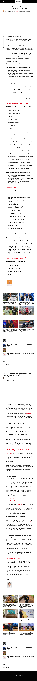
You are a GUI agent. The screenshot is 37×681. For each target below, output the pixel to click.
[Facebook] (3, 39)
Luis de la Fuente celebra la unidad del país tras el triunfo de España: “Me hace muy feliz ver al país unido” (10, 330)
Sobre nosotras (5, 367)
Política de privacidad (6, 364)
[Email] (3, 47)
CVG (17, 522)
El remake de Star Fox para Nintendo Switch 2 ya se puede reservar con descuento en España (9, 633)
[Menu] (3, 1)
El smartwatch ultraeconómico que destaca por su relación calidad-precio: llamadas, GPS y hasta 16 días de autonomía (26, 606)
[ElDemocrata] (18, 1)
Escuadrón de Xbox (28, 521)
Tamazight (20, 504)
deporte (17, 11)
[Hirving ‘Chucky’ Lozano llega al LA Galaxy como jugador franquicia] (10, 297)
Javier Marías (7, 378)
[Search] (33, 1)
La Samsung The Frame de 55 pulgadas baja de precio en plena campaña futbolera (10, 620)
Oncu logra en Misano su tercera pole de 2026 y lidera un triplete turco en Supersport (26, 330)
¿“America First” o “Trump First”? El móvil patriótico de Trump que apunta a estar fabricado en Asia (26, 620)
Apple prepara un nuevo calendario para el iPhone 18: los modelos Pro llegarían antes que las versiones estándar (26, 633)
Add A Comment (18, 335)
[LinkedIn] (3, 43)
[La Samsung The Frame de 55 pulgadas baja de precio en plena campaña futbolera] (10, 613)
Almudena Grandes (8, 11)
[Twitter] (3, 41)
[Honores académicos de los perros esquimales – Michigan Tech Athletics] (18, 24)
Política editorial (5, 365)
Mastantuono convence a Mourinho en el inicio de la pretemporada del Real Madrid (10, 317)
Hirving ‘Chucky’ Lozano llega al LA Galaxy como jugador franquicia (9, 303)
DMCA (4, 361)
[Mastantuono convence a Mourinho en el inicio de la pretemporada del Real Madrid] (10, 310)
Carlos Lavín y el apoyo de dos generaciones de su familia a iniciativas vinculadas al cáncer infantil (20, 354)
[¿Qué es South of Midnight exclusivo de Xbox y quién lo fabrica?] (18, 390)
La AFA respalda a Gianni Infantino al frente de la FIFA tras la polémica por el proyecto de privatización (26, 303)
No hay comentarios (23, 11)
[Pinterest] (3, 45)
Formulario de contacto (6, 362)
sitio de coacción (9, 453)
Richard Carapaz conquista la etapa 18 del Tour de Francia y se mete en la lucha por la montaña (26, 317)
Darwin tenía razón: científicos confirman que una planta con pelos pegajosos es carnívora (9, 605)
